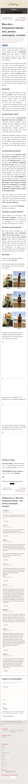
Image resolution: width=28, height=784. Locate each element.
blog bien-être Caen (11, 39)
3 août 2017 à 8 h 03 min (7, 527)
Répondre (6, 521)
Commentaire (5, 686)
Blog (2, 750)
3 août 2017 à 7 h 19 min (7, 512)
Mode (2, 761)
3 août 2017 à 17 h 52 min (8, 611)
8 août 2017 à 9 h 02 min (7, 655)
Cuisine (17, 37)
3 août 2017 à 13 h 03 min (8, 565)
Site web (4, 708)
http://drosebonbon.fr (7, 577)
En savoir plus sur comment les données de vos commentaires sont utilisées (13, 723)
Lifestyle (21, 37)
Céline (4, 584)
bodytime (6, 40)
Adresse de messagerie (5, 706)
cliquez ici (4, 465)
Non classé (3, 766)
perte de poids (11, 40)
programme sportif (13, 42)
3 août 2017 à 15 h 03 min (8, 586)
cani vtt (14, 660)
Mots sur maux (4, 763)
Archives (3, 771)
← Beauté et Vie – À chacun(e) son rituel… (7, 18)
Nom (5, 700)
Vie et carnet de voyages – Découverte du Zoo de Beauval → (20, 19)
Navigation (14, 9)
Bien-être (14, 37)
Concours (3, 755)
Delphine (5, 564)
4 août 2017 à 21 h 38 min (8, 630)
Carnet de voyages (5, 752)
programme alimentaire (19, 40)
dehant (4, 525)
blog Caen (17, 39)
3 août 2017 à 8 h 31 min (7, 541)
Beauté (2, 746)
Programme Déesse (6, 42)
